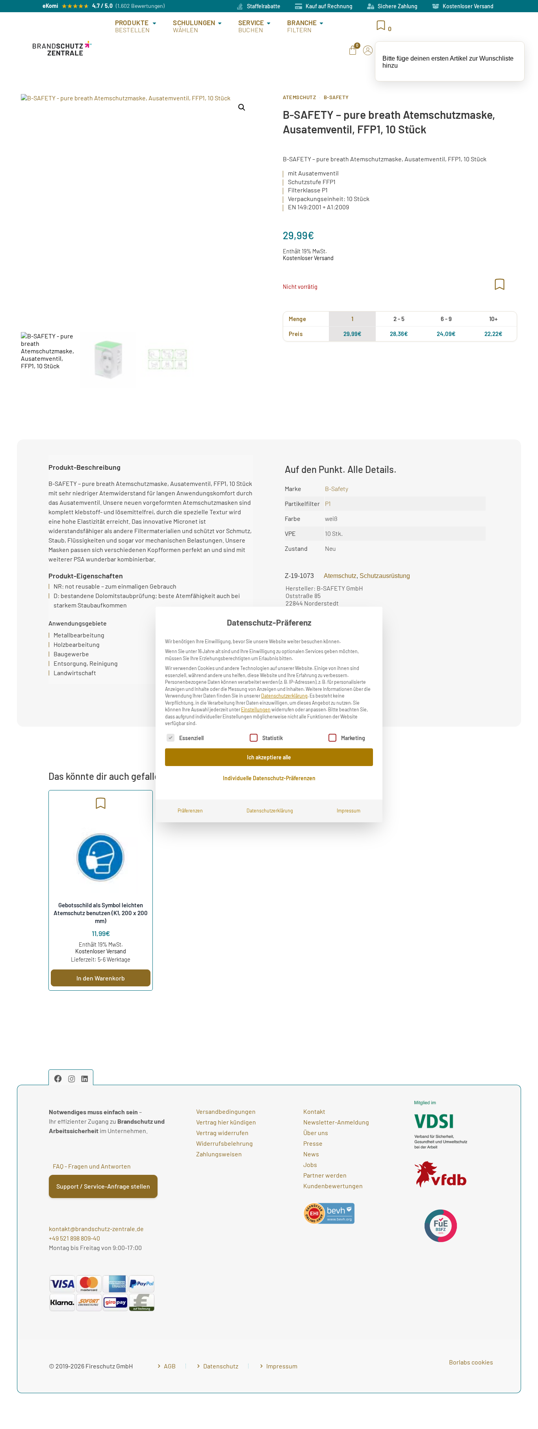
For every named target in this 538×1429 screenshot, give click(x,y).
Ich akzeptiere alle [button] (269, 757)
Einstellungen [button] (256, 709)
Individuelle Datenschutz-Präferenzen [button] (269, 778)
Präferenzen (190, 810)
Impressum (348, 810)
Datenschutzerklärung (284, 695)
